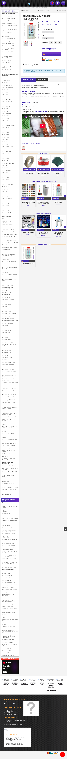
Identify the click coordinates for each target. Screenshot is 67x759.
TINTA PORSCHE (6, 179)
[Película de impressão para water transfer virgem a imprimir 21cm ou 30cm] (43, 190)
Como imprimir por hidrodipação (31, 143)
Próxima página (61, 10)
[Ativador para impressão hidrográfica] (31, 31)
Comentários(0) (42, 79)
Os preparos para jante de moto (10, 382)
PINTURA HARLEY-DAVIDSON (9, 313)
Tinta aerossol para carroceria (9, 234)
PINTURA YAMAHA (7, 360)
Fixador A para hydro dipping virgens (59, 202)
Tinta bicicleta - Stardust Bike (9, 411)
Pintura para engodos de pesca (10, 527)
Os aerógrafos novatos (7, 587)
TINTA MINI (5, 168)
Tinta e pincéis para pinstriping (9, 520)
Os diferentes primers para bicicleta (8, 420)
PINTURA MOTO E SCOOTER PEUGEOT (9, 345)
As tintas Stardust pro (7, 642)
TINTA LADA (5, 144)
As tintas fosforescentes (8, 20)
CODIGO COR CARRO (7, 80)
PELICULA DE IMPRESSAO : (47, 30)
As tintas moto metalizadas (9, 394)
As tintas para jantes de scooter (10, 448)
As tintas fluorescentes (7, 36)
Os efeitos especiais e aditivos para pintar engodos (9, 531)
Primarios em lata (6, 216)
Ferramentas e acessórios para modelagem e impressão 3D (9, 563)
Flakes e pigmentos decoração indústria (9, 507)
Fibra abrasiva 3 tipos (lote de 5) (58, 173)
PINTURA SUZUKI (6, 352)
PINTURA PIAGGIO (6, 348)
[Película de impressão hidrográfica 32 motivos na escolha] (28, 190)
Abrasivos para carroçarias (8, 612)
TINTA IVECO (5, 134)
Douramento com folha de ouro (10, 518)
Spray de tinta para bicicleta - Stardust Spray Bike (9, 414)
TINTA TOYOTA (6, 205)
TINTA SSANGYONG (7, 198)
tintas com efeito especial (8, 13)
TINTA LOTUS (5, 156)
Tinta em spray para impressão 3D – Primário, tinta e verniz (9, 566)
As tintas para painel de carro (9, 274)
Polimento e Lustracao (7, 606)
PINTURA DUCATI (6, 309)
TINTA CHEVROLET (7, 101)
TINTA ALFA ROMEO (7, 85)
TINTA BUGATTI (6, 97)
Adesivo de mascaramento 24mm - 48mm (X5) (29, 173)
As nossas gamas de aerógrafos (10, 585)
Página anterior (25, 10)
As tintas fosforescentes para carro (9, 33)
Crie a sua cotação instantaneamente (15, 723)
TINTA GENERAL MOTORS (8, 125)
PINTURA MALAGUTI (7, 332)
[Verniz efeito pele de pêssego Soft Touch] (43, 221)
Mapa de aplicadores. (11, 710)
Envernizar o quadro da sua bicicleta (9, 423)
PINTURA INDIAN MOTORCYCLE (10, 320)
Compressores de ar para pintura (8, 627)
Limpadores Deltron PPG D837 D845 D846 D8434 (9, 472)
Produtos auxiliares (7, 454)
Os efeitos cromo (6, 60)
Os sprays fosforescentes (8, 23)
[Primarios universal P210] (28, 221)
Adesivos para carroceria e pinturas (8, 623)
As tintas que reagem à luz (8, 51)
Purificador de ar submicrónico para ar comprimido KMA (59, 233)
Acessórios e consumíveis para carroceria (9, 609)
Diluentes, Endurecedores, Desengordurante (8, 459)
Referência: (25, 20)
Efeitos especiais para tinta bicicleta (8, 430)
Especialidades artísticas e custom (12, 7)
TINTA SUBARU (6, 201)
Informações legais (10, 714)
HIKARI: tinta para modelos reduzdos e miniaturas (9, 548)
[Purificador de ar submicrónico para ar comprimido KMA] (58, 221)
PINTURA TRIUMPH (7, 357)
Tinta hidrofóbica (6, 492)
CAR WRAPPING (6, 525)
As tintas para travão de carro (9, 277)
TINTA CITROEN (6, 106)
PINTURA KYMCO (6, 328)
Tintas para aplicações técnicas (10, 487)
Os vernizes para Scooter (8, 445)
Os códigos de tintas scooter (9, 443)
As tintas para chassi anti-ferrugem (8, 264)
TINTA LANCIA (5, 149)
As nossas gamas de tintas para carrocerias (10, 75)
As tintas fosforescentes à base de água (9, 26)
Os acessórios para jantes (8, 231)
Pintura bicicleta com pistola (9, 417)
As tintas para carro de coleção (10, 261)
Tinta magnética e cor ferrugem (10, 54)
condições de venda (10, 712)
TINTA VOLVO (5, 210)
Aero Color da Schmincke (8, 655)
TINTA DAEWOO (6, 111)
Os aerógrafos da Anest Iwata (9, 589)
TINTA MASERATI (6, 158)
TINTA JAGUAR (6, 137)
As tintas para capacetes (8, 433)
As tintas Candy (6, 41)
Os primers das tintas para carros (8, 213)
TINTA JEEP (5, 139)
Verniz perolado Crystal (8, 43)
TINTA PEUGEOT (6, 177)
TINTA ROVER (5, 186)
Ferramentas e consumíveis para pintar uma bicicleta (10, 427)
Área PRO (8, 721)
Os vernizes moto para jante (9, 388)
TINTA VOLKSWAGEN (7, 208)
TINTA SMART (5, 196)
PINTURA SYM (5, 355)
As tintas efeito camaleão (8, 18)
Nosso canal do (7, 658)
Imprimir (27, 64)
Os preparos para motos (8, 364)
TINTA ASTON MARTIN (7, 87)
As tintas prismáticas (7, 16)
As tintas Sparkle (6, 650)
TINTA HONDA (5, 127)
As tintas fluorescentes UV (8, 38)
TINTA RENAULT (6, 182)
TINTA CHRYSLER (6, 104)
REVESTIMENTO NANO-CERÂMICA (8, 484)
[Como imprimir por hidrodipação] (23, 148)
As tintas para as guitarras (8, 545)
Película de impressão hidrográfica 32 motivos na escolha (28, 202)
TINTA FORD (5, 123)
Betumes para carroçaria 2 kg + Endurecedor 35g (44, 173)
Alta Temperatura (6, 494)
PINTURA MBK (5, 335)
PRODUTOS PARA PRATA (8, 72)
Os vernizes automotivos (8, 465)
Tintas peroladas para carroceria (10, 242)
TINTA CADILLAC (6, 99)
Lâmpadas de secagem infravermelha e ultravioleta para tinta (10, 631)
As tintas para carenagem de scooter (9, 436)
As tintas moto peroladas (8, 396)
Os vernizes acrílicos (7, 479)
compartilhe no (35, 65)
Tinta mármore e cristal (8, 45)
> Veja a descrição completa (49, 24)
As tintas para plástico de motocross (8, 399)
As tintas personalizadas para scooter (9, 440)
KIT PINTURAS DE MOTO (8, 285)
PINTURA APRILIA (6, 292)
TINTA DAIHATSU (6, 113)
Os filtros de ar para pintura (9, 604)
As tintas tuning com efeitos (9, 240)
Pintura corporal (6, 523)
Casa (2, 7)
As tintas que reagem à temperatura (8, 49)
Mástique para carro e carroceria (7, 222)
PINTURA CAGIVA (6, 304)
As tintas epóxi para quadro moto (9, 372)
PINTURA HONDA (6, 316)
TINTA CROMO (5, 62)
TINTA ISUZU (5, 132)
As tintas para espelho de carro (10, 283)
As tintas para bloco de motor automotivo (9, 271)
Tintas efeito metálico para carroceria (8, 237)
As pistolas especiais (7, 575)
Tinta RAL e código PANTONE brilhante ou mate (9, 408)
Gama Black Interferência (8, 252)
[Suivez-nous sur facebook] (8, 703)
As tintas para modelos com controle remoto (9, 556)
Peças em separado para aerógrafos (8, 595)
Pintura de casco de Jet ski (9, 402)
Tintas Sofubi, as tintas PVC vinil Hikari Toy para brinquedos (10, 552)
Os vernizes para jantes (8, 229)
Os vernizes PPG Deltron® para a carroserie (10, 469)
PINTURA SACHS (6, 350)
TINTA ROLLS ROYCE (7, 184)
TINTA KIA (4, 142)
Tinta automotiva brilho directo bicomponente (10, 258)
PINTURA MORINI (6, 337)
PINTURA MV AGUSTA (7, 342)
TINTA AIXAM (5, 82)
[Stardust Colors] (28, 3)
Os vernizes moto (6, 367)
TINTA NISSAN (5, 172)
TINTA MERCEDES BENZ (8, 163)
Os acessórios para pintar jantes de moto (10, 391)
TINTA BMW (5, 94)
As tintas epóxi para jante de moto (9, 376)
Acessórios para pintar (7, 569)
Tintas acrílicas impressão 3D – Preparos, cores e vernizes (9, 559)
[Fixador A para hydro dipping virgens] (58, 190)
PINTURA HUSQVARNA (8, 318)
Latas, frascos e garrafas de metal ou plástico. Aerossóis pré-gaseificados (9, 636)
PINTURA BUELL (6, 302)
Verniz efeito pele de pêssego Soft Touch (43, 233)
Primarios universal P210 (28, 232)
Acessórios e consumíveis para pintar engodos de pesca (9, 542)
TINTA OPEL (5, 175)
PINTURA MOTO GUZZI (7, 339)
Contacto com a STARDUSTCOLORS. (15, 720)
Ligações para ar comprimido (9, 617)
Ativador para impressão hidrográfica (28, 264)
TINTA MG (4, 165)
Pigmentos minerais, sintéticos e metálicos (10, 510)
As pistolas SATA (6, 578)
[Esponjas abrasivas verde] (58, 162)
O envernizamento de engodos (9, 539)
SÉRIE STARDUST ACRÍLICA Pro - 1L (10, 645)
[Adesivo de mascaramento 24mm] (29, 162)
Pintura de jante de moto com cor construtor (9, 379)
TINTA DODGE (5, 115)
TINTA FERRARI (6, 118)
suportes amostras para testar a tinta (10, 620)
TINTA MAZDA (5, 160)
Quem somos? (9, 711)
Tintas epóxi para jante (7, 224)
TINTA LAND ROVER (7, 151)
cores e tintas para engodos (9, 533)
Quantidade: (45, 42)
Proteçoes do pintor (7, 598)
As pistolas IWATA (6, 580)
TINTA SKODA (5, 194)
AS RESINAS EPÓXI (7, 513)
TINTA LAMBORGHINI (7, 146)
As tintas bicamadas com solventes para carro (8, 255)
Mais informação (28, 79)
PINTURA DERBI (6, 306)
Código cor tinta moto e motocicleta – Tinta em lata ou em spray (9, 289)
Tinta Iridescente (6, 249)
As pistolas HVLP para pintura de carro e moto (9, 572)
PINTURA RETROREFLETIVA (9, 489)
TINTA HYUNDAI (6, 130)
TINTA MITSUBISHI (6, 170)
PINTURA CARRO (6, 78)
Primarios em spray (7, 218)
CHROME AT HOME (7, 69)
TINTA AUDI (5, 89)
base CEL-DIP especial (41, 111)
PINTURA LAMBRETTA (7, 330)
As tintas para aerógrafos (8, 639)
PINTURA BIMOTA (6, 297)
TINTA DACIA (5, 108)
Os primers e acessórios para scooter (9, 451)
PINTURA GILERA (6, 311)
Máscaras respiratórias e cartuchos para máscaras (8, 601)
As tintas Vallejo (6, 653)
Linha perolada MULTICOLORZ (9, 247)
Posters (4, 614)
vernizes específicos (7, 481)
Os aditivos (5, 456)
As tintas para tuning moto (8, 362)
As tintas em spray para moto (9, 369)
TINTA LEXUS (5, 153)
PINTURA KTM (5, 325)
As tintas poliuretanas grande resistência (9, 30)
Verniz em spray (6, 496)
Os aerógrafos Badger (7, 592)
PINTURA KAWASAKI (7, 323)
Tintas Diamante (6, 244)
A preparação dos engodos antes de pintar (9, 536)
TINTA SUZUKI (5, 203)
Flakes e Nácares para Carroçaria (7, 503)
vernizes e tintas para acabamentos (7, 463)
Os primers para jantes (7, 227)
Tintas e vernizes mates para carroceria (9, 476)
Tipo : (43, 35)
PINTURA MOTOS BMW (8, 299)
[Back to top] (65, 529)
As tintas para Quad (7, 405)
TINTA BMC (5, 92)
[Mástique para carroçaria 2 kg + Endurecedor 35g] (44, 162)
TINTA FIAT (5, 120)
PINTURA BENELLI (6, 294)
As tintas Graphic (6, 648)
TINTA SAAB (5, 189)
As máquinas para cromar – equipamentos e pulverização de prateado (10, 66)
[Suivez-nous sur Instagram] (17, 703)
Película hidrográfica (25, 7)
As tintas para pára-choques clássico (9, 280)
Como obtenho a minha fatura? (13, 724)
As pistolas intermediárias (8, 582)
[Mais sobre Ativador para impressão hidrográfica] (28, 253)
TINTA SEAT (5, 191)
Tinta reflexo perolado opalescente (7, 57)
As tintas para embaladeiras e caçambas (9, 268)
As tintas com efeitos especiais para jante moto (9, 385)
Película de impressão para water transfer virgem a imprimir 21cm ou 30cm (43, 202)
